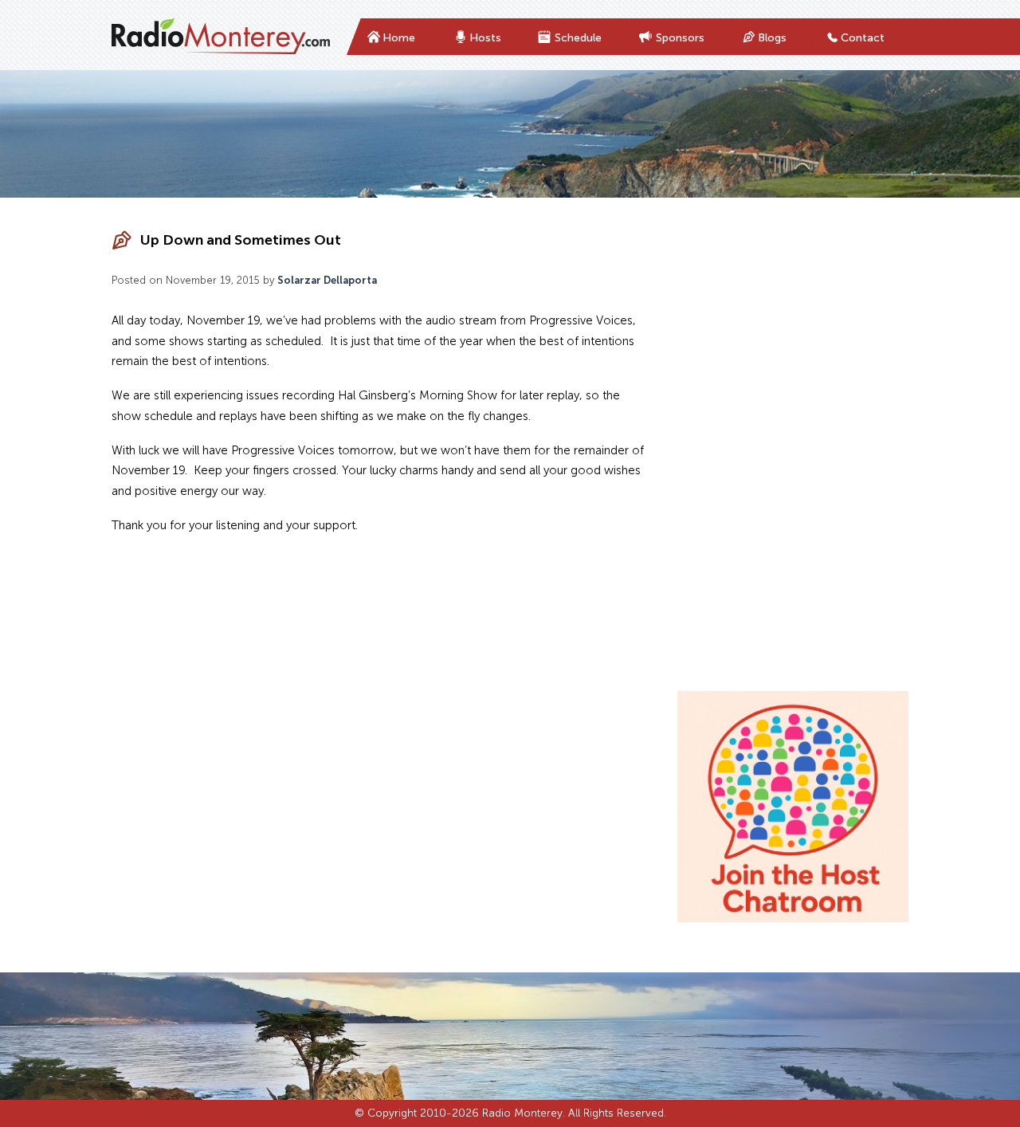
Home (398, 38)
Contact (863, 38)
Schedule (578, 38)
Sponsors (680, 38)
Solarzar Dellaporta (327, 280)
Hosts (485, 38)
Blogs (772, 38)
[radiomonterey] (221, 37)
